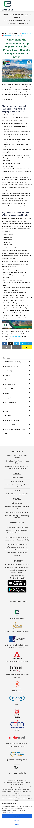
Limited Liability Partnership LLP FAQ (17, 494)
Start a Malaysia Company (13, 362)
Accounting (8, 371)
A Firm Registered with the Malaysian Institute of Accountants (17, 646)
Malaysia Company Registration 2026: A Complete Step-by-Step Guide (17, 467)
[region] (17, 814)
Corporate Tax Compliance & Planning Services (17, 517)
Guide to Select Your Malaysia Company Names (17, 462)
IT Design (8, 434)
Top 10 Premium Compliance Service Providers (17, 676)
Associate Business (11, 402)
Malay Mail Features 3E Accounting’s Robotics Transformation (17, 745)
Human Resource (10, 380)
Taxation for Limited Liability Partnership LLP (17, 486)
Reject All (17, 824)
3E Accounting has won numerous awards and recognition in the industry (17, 538)
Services (6, 358)
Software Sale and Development (15, 429)
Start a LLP (8, 393)
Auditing (7, 407)
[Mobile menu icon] (31, 5)
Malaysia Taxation (17, 503)
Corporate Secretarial (11, 366)
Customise (17, 820)
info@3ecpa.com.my (15, 336)
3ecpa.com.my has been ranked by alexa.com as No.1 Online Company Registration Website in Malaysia (17, 530)
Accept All (17, 816)
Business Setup (10, 384)
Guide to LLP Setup (17, 478)
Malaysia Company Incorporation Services (17, 456)
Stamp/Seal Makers (11, 425)
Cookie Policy (9, 812)
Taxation (7, 375)
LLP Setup (17, 490)
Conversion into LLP (17, 481)
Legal (6, 411)
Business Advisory (10, 389)
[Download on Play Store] (17, 590)
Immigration (8, 398)
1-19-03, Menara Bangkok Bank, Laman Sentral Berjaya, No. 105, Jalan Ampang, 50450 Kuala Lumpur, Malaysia (17, 567)
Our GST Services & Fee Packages (17, 512)
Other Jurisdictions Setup (13, 420)
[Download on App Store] (17, 583)
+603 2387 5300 (18, 573)
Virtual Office (9, 416)
